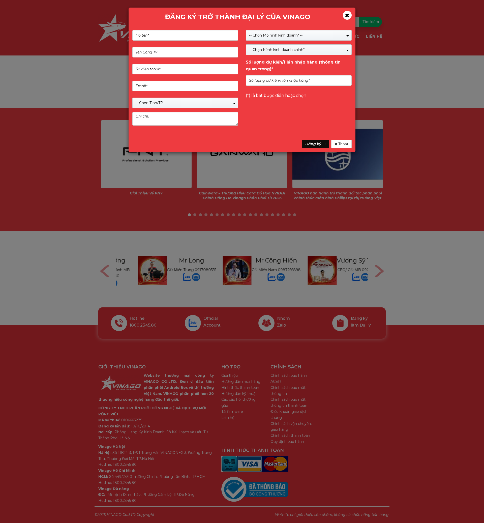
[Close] (347, 15)
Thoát (342, 144)
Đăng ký (313, 144)
